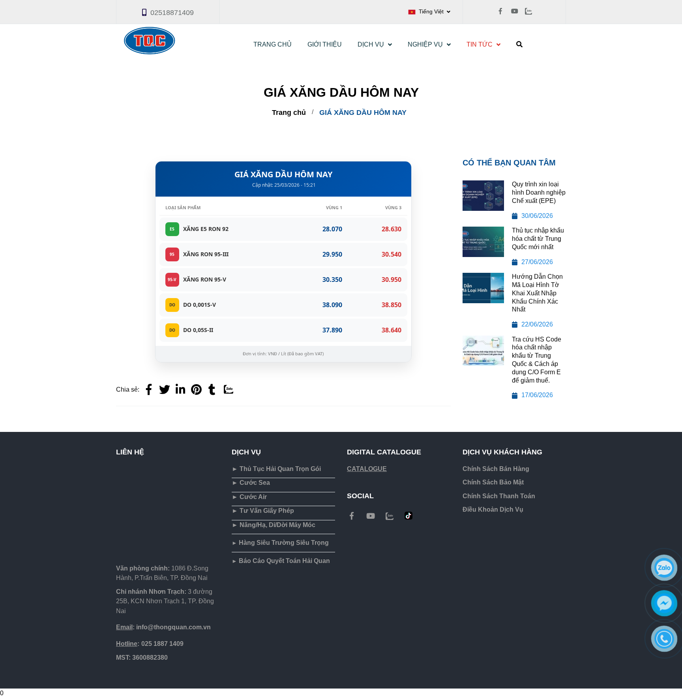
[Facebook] (149, 390)
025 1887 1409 (150, 643)
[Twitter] (164, 390)
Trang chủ (289, 112)
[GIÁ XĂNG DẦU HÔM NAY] (196, 390)
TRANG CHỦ (272, 44)
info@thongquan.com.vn (163, 627)
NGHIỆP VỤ (425, 44)
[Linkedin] (180, 390)
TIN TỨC (480, 44)
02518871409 (172, 13)
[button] (429, 11)
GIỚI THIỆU (324, 44)
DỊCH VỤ (371, 44)
